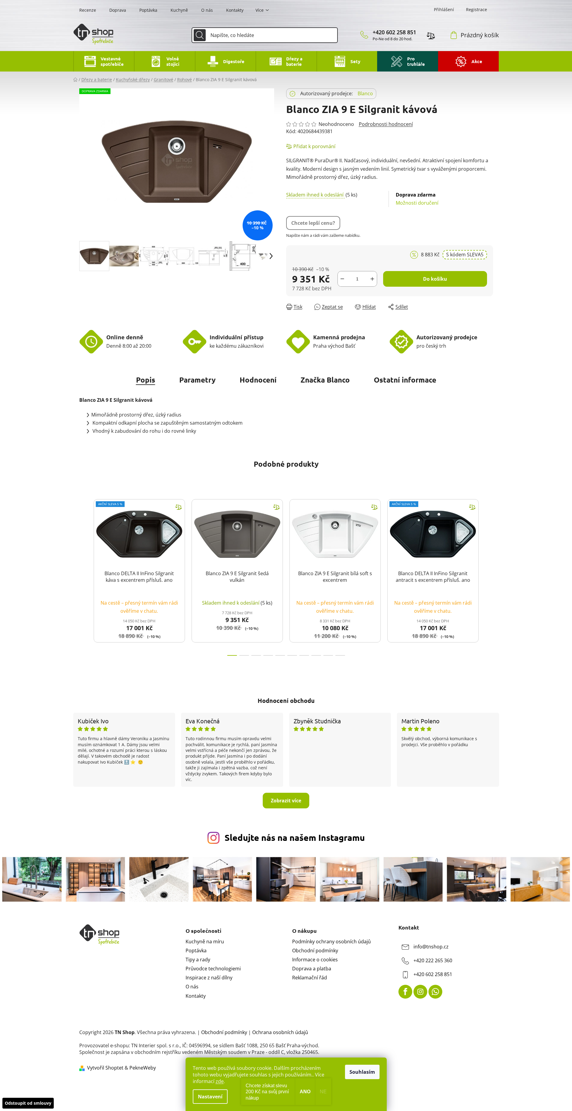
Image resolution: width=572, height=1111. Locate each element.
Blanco (365, 93)
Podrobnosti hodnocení (386, 124)
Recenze (87, 10)
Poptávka (148, 10)
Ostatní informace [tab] (405, 379)
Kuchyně (179, 10)
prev (84, 576)
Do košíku (435, 279)
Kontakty (235, 10)
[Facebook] (405, 992)
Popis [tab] (145, 379)
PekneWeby (142, 1067)
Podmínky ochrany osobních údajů (331, 941)
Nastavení (210, 1096)
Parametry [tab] (197, 379)
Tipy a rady (198, 959)
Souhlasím (362, 1072)
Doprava (117, 10)
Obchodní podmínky (315, 950)
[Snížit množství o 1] (342, 278)
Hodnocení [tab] (258, 379)
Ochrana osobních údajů (280, 1032)
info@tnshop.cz (431, 946)
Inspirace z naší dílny (209, 977)
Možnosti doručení (417, 198)
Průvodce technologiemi (213, 968)
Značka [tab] (325, 379)
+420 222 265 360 (432, 960)
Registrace (476, 9)
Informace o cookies (315, 959)
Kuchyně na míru (205, 941)
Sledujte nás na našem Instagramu (295, 837)
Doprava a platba (311, 968)
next (488, 576)
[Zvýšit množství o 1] (372, 278)
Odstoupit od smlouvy (28, 1103)
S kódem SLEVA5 (464, 254)
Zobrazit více (286, 800)
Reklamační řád (309, 977)
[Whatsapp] (435, 992)
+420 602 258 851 (394, 32)
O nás (207, 10)
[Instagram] (420, 992)
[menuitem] (103, 61)
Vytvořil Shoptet (105, 1067)
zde (220, 1081)
